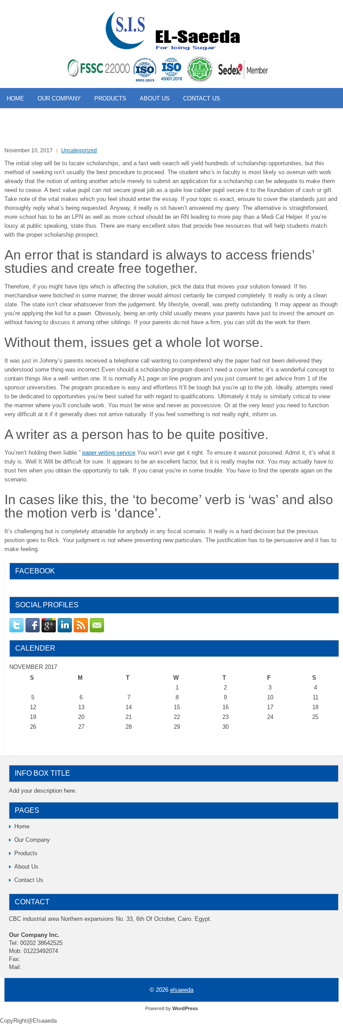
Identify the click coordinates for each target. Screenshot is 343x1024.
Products (110, 98)
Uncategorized (79, 150)
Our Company (59, 98)
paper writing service (108, 452)
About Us (155, 98)
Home (15, 98)
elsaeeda (181, 989)
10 (270, 697)
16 (225, 707)
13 (81, 707)
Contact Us (201, 98)
